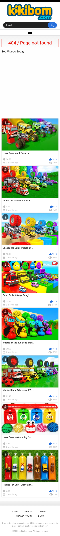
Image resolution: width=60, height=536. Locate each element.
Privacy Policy (24, 516)
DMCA (41, 516)
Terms (43, 511)
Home (15, 511)
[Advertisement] (30, 85)
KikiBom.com (26, 531)
